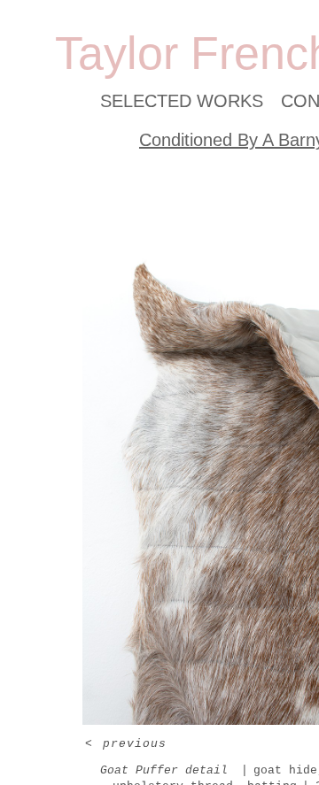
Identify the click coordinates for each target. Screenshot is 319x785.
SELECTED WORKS (181, 101)
